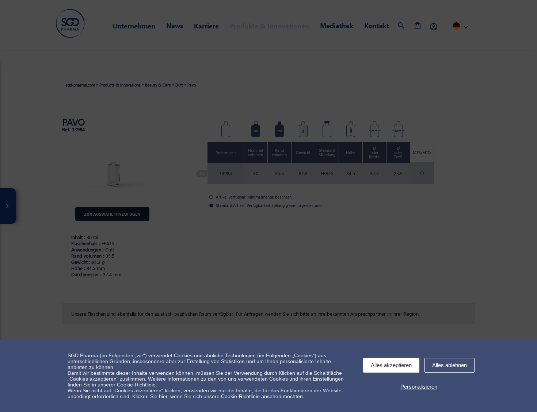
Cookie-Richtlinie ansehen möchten (262, 396)
